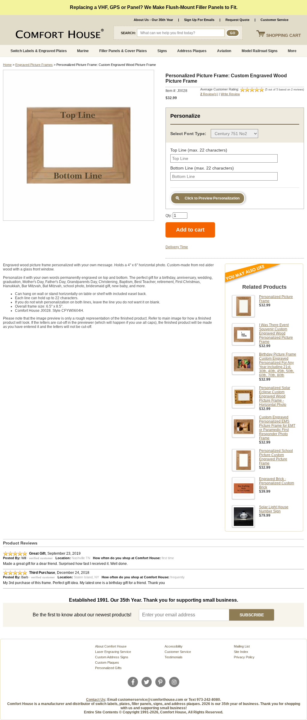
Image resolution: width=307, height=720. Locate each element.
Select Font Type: (188, 133)
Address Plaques (192, 51)
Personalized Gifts (108, 668)
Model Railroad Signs (260, 51)
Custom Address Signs (111, 657)
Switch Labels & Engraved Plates (38, 51)
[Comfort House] (45, 34)
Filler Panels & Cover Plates (123, 51)
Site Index (241, 652)
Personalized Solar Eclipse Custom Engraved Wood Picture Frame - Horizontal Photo (274, 396)
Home (7, 64)
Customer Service (274, 20)
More (292, 51)
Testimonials (174, 657)
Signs (162, 51)
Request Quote (237, 20)
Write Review (230, 94)
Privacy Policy (244, 657)
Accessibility (174, 646)
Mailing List (242, 646)
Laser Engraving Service (113, 652)
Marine (83, 51)
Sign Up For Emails (199, 20)
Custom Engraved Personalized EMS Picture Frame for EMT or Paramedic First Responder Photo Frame (277, 427)
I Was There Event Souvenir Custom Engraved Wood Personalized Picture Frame (276, 333)
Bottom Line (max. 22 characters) (202, 168)
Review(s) (209, 94)
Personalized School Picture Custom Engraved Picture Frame (276, 457)
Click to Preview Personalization (212, 198)
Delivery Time (176, 247)
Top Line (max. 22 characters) (198, 150)
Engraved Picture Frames (34, 64)
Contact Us (95, 700)
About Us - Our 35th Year (153, 20)
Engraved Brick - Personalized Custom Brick (276, 483)
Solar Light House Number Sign (273, 509)
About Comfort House (111, 646)
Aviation (224, 51)
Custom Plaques (107, 662)
